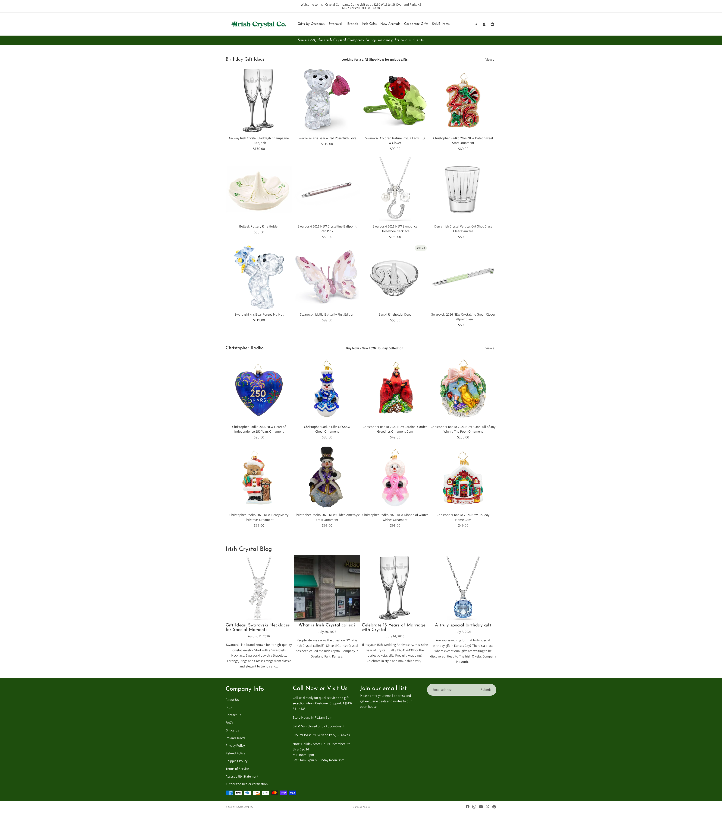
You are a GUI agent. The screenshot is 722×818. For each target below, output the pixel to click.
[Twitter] (487, 806)
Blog (229, 707)
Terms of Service (237, 768)
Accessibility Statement (242, 776)
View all (490, 59)
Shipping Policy (236, 761)
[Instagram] (474, 806)
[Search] (476, 24)
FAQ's (229, 722)
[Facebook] (467, 806)
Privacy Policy (235, 745)
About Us (232, 699)
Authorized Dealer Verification (247, 784)
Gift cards (232, 730)
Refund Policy (235, 753)
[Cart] (492, 24)
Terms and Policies (361, 806)
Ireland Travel (235, 738)
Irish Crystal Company (243, 806)
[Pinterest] (494, 806)
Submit (486, 689)
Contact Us (233, 715)
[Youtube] (481, 806)
